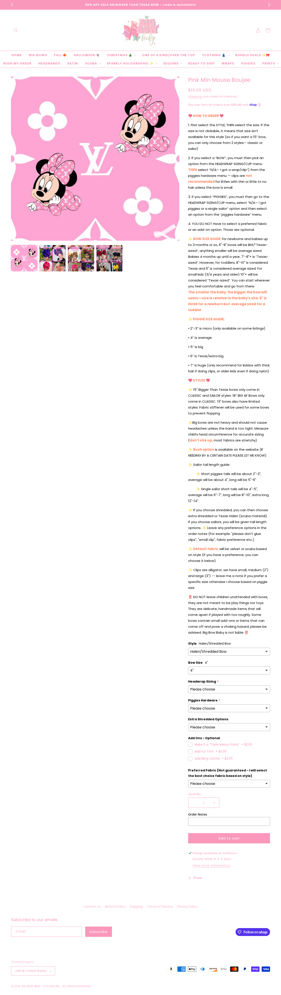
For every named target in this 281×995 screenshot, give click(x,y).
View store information (211, 865)
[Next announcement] (269, 5)
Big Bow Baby (31, 986)
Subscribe (99, 931)
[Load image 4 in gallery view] (109, 258)
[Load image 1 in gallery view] (24, 258)
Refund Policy (115, 906)
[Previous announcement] (12, 5)
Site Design (51, 986)
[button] (16, 30)
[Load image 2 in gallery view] (53, 258)
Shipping (195, 96)
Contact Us (92, 906)
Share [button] (197, 878)
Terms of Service (160, 906)
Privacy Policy (187, 906)
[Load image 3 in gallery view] (81, 258)
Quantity (194, 794)
